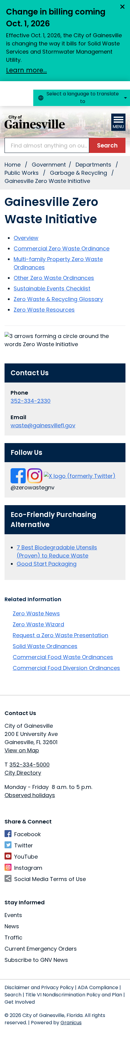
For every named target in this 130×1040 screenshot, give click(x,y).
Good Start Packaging (46, 564)
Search (13, 994)
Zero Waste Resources (44, 309)
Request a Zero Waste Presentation (60, 635)
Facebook (27, 834)
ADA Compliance (98, 987)
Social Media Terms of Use (50, 879)
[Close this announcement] (123, 6)
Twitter (23, 845)
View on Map (22, 750)
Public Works (22, 173)
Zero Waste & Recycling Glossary (58, 299)
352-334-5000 (29, 764)
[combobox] (81, 98)
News (12, 926)
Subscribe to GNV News (36, 960)
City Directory (23, 773)
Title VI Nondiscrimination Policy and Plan (73, 994)
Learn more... (26, 70)
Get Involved (20, 1002)
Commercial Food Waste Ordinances (63, 657)
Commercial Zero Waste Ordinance (61, 248)
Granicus (71, 1022)
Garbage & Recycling (79, 173)
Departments (94, 164)
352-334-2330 (30, 401)
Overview (26, 238)
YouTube (26, 856)
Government (49, 164)
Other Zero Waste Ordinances (54, 278)
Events (13, 915)
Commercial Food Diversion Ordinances (66, 668)
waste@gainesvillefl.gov (43, 425)
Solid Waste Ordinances (45, 646)
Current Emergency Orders (41, 948)
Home (13, 164)
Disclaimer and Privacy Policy (39, 987)
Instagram (28, 868)
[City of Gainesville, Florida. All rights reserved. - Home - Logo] (35, 122)
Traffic (13, 937)
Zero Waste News (36, 613)
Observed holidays (30, 795)
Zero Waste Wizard (38, 624)
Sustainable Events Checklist (52, 288)
